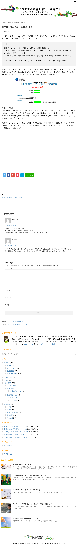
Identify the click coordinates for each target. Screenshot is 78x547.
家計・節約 (7, 383)
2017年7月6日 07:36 (10, 225)
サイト (7, 305)
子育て (6, 380)
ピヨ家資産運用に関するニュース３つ (16, 432)
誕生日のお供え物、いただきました (20, 324)
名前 (7, 290)
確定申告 (13, 400)
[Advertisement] (19, 150)
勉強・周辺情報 (7, 197)
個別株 (9, 410)
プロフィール (28, 344)
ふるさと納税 (11, 386)
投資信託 (10, 415)
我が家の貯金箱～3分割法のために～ (25, 518)
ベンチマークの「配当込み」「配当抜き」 (27, 490)
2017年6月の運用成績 (15, 321)
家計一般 (10, 388)
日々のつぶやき (20, 197)
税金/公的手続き (12, 395)
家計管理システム (16, 391)
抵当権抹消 (13, 398)
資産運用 (7, 404)
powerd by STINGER (60, 543)
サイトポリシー (9, 454)
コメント (9, 268)
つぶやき (7, 363)
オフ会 (9, 407)
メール (8, 298)
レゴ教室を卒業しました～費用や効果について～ (29, 475)
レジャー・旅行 (9, 377)
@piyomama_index (49, 344)
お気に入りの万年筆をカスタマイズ (15, 426)
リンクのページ (9, 446)
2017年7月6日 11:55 (10, 245)
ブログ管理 (10, 371)
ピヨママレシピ (12, 368)
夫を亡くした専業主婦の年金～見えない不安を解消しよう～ (33, 504)
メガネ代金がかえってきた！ (22, 464)
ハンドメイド (11, 365)
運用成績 (10, 418)
